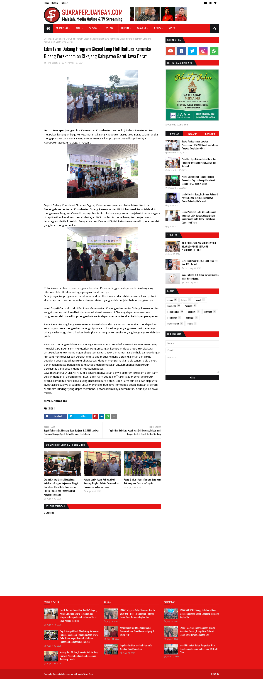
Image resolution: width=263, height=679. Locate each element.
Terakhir (192, 133)
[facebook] (210, 3)
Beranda (48, 38)
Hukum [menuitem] (125, 28)
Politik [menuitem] (109, 28)
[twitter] (215, 3)
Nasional (190, 305)
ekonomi (193, 311)
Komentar (210, 133)
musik (191, 323)
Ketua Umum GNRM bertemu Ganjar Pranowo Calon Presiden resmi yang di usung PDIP (137, 631)
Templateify (58, 674)
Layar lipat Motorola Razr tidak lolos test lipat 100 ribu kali (200, 262)
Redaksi (55, 2)
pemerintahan (175, 311)
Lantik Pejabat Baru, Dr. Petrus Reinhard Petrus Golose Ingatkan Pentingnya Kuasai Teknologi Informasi (200, 197)
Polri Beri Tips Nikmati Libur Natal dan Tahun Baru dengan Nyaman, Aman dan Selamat (199, 162)
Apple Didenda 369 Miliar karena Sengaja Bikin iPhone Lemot (200, 276)
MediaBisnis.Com (85, 674)
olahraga (209, 311)
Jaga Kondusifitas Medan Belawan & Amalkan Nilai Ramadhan (136, 647)
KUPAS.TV (215, 674)
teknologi (191, 317)
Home (46, 2)
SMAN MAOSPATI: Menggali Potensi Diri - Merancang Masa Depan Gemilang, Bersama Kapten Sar (199, 613)
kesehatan (173, 305)
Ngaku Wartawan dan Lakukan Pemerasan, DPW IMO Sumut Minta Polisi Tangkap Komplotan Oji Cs (200, 145)
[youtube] (205, 3)
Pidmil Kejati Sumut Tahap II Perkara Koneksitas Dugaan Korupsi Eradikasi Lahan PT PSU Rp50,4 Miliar (198, 180)
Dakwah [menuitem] (93, 28)
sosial (200, 299)
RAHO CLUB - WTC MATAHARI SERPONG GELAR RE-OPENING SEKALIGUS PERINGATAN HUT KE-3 (199, 246)
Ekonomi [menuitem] (141, 28)
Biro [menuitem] (78, 28)
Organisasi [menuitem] (62, 28)
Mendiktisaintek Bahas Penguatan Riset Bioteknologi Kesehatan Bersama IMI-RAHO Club (199, 649)
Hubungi (64, 2)
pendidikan (173, 317)
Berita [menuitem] (157, 28)
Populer (174, 133)
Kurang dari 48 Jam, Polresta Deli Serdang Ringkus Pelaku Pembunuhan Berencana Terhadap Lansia (101, 483)
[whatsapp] (214, 51)
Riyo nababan (53, 62)
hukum (186, 299)
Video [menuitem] (172, 28)
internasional (174, 323)
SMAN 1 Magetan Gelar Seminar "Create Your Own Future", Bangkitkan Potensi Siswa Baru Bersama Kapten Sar (137, 613)
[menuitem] (48, 28)
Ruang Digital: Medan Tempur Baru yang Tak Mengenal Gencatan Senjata (142, 481)
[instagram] (203, 51)
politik (171, 299)
